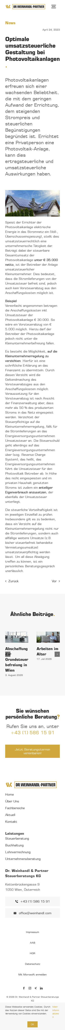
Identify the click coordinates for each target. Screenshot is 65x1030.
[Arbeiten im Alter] (48, 637)
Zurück (13, 581)
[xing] (36, 988)
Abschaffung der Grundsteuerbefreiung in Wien (16, 659)
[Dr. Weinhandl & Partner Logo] (25, 5)
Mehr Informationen (55, 1011)
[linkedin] (41, 988)
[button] (7, 654)
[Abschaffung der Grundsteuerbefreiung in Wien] (16, 637)
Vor (54, 581)
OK (32, 1024)
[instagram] (30, 988)
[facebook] (24, 988)
